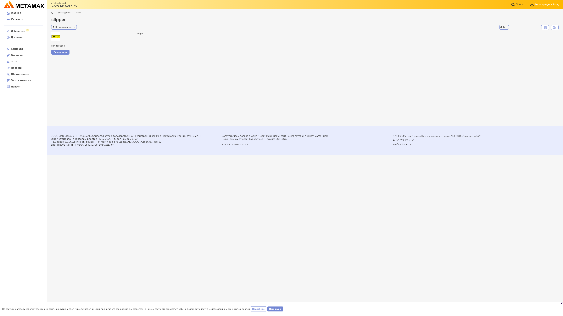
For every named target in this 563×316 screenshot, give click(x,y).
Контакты (17, 49)
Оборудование (20, 74)
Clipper (78, 13)
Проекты (16, 67)
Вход (555, 4)
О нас (14, 61)
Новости (16, 86)
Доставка (17, 37)
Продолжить (60, 52)
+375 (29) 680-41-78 (65, 6)
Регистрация (542, 4)
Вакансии (17, 55)
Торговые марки (21, 80)
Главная (16, 13)
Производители (64, 13)
